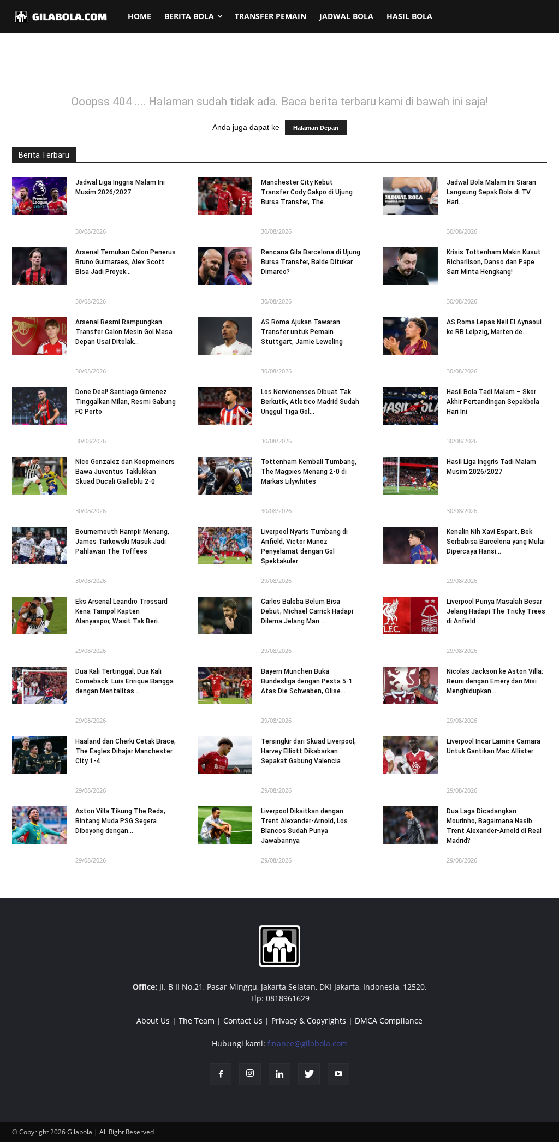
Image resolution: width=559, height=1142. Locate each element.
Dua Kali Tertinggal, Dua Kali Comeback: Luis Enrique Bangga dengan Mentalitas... (124, 681)
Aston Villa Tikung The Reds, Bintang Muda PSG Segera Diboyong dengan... (120, 821)
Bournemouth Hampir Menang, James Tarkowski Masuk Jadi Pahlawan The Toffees (122, 541)
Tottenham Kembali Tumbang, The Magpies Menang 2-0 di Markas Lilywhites (308, 471)
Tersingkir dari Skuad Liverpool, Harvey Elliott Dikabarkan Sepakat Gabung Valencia (308, 751)
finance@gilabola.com (307, 1043)
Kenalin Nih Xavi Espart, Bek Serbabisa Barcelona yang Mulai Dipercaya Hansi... (496, 541)
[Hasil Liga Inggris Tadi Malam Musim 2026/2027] (410, 476)
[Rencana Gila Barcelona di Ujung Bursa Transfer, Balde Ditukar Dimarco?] (225, 266)
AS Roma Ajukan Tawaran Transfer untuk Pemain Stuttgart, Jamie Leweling (302, 332)
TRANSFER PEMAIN (270, 16)
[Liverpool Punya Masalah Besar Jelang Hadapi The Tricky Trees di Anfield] (410, 615)
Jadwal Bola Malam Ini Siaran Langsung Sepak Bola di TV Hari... (491, 192)
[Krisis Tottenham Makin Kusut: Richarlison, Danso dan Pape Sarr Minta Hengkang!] (410, 266)
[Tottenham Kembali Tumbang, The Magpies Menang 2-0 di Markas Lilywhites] (225, 476)
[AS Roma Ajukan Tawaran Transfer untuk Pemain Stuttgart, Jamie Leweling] (225, 336)
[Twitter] (309, 1074)
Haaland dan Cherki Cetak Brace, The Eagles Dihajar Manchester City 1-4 (125, 751)
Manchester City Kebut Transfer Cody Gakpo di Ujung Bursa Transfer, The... (307, 192)
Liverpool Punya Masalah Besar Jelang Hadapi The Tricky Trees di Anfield (496, 611)
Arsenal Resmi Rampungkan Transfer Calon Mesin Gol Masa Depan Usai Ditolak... (124, 332)
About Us (153, 1020)
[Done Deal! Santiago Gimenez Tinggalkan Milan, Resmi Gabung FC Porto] (39, 406)
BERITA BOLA (189, 16)
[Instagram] (250, 1074)
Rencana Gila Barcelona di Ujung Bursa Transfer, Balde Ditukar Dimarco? (310, 262)
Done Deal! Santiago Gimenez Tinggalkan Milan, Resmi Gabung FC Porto (125, 401)
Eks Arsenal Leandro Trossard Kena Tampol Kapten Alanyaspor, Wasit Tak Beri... (121, 611)
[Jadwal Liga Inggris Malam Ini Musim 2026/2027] (39, 196)
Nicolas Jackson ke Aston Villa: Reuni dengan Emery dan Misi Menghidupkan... (495, 681)
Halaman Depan (315, 127)
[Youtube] (338, 1074)
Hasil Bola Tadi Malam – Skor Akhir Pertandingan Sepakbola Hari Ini (493, 401)
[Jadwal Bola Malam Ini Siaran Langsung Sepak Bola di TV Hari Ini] (410, 196)
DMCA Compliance (389, 1020)
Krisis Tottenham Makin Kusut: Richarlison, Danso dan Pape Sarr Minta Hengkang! (495, 262)
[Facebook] (220, 1074)
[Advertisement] (279, 70)
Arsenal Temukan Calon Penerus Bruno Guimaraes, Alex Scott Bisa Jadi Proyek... (125, 262)
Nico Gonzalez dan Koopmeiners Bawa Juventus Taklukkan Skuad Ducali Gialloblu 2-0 (125, 471)
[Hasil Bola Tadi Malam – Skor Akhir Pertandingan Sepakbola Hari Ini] (410, 406)
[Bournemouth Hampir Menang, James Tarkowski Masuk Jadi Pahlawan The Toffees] (39, 545)
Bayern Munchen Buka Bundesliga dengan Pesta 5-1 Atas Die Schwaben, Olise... (307, 681)
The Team (197, 1020)
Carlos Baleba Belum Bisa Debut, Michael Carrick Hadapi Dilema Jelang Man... (307, 611)
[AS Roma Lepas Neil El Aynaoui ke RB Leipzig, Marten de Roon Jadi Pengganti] (410, 336)
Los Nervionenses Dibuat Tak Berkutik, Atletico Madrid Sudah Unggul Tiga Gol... (310, 401)
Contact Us (243, 1020)
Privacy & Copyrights (308, 1020)
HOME (139, 16)
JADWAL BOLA (346, 16)
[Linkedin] (279, 1074)
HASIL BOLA (409, 16)
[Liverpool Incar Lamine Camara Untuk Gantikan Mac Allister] (410, 755)
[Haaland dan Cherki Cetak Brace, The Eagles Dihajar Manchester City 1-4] (39, 755)
